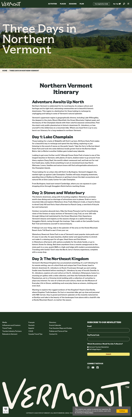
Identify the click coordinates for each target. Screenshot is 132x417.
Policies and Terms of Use (58, 331)
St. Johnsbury (53, 268)
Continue (122, 411)
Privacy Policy (88, 413)
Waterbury (83, 197)
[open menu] (128, 4)
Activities (52, 4)
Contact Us (53, 334)
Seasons (73, 4)
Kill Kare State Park (86, 141)
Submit (108, 354)
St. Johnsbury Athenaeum (80, 273)
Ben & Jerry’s (68, 250)
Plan (82, 4)
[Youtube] (93, 368)
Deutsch (31, 325)
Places (63, 4)
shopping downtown (89, 175)
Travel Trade (7, 328)
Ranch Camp (76, 204)
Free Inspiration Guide (101, 4)
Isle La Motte (43, 151)
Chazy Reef (48, 160)
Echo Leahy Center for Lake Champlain (59, 180)
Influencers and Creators (11, 325)
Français (31, 322)
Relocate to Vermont (9, 334)
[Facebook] (98, 368)
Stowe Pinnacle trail (76, 211)
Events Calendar (55, 325)
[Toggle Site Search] (124, 4)
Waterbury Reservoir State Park (45, 234)
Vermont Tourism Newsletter (99, 347)
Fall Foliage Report (95, 349)
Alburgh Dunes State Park (71, 155)
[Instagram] (88, 368)
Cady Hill (43, 204)
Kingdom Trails (44, 292)
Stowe (82, 186)
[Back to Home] (11, 4)
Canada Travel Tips (35, 334)
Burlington (73, 172)
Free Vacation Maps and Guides (60, 328)
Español (31, 328)
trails (83, 202)
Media (4, 322)
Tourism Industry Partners (12, 331)
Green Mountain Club (73, 216)
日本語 (30, 331)
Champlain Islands (42, 168)
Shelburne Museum (54, 177)
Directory (52, 322)
